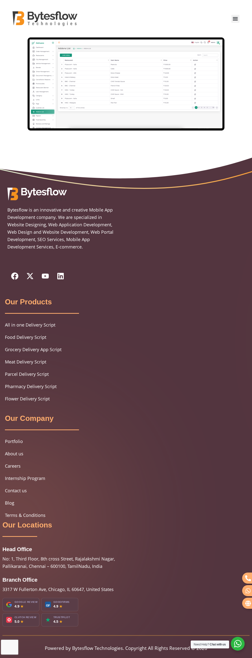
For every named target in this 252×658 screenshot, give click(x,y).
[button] (235, 19)
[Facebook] (14, 276)
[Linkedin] (60, 276)
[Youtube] (45, 276)
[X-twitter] (30, 276)
